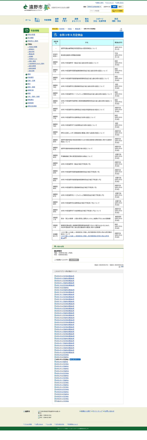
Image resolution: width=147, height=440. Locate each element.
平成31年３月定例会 (62, 401)
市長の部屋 (31, 34)
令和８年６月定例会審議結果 (65, 276)
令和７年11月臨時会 (62, 287)
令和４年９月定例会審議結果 (65, 341)
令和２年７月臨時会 (62, 380)
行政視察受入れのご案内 (36, 63)
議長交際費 (32, 66)
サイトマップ (110, 2)
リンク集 (49, 424)
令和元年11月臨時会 (62, 392)
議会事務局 (74, 260)
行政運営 (31, 77)
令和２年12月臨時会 (62, 371)
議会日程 (31, 51)
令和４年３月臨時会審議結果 (65, 350)
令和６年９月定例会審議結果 (65, 308)
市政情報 (61, 29)
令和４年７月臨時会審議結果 (65, 343)
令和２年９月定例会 (62, 378)
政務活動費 (32, 68)
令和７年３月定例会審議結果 (65, 299)
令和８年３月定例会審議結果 (65, 280)
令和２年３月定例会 (62, 387)
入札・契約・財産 (34, 96)
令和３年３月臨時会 (62, 366)
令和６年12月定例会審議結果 (65, 304)
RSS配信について (73, 424)
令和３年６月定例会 (62, 364)
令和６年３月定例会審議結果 (65, 315)
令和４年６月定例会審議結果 (65, 345)
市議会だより (33, 59)
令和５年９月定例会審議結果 (65, 327)
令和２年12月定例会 (62, 373)
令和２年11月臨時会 (62, 375)
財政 (29, 93)
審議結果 (31, 54)
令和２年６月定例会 (62, 382)
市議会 (30, 44)
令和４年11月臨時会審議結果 (65, 338)
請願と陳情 (32, 61)
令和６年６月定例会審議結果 (65, 311)
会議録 (31, 56)
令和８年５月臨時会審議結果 (65, 278)
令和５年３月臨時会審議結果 (65, 331)
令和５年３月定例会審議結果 (65, 334)
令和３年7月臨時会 (62, 361)
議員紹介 (31, 49)
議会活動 (31, 71)
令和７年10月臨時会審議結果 (65, 290)
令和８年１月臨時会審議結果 (65, 283)
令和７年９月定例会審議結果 (65, 292)
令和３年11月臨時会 (62, 357)
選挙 (29, 74)
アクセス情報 (28, 424)
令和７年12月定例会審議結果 (65, 285)
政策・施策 (31, 87)
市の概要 (31, 38)
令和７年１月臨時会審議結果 (65, 301)
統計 (29, 84)
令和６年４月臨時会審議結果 (65, 313)
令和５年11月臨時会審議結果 (65, 324)
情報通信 (31, 100)
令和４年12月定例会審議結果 (65, 336)
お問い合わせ (120, 2)
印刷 (122, 266)
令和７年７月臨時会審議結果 (65, 294)
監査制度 (31, 103)
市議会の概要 (33, 47)
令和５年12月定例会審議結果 (65, 322)
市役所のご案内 (33, 41)
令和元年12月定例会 (62, 389)
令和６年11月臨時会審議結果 (65, 306)
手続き (37, 20)
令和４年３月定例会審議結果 (65, 352)
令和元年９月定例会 (62, 396)
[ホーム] (33, 6)
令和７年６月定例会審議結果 (65, 297)
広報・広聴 (31, 80)
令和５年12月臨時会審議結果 (65, 318)
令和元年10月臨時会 (62, 394)
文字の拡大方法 (60, 424)
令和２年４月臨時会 (62, 385)
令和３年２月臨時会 (62, 368)
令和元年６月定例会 (62, 399)
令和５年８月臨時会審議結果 (65, 329)
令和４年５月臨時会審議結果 (65, 348)
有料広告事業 (32, 106)
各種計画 (31, 90)
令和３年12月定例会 (62, 355)
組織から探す (100, 2)
